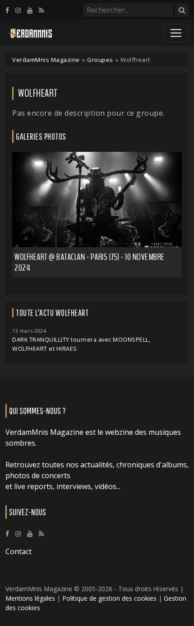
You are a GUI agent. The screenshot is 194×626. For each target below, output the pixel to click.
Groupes (100, 60)
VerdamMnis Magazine (46, 60)
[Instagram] (18, 10)
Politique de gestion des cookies (109, 598)
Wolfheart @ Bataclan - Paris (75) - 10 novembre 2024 (89, 262)
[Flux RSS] (41, 10)
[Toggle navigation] (176, 33)
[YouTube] (29, 10)
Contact (18, 551)
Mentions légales (30, 598)
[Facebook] (7, 10)
